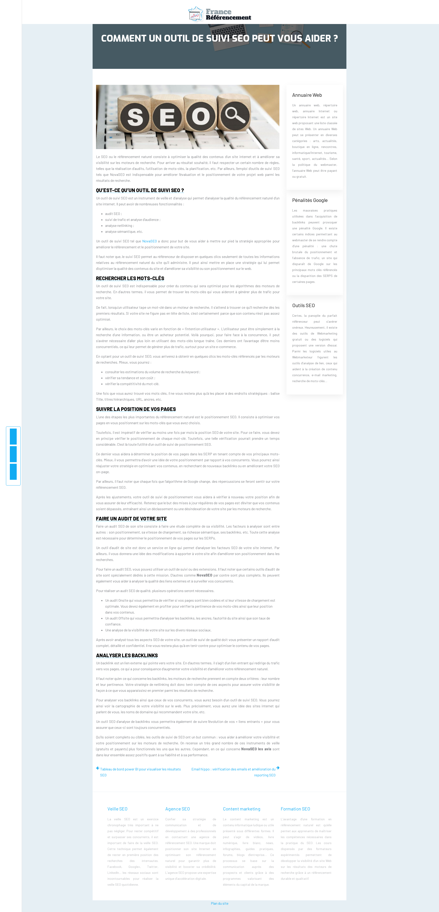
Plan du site (219, 903)
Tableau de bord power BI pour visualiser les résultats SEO (140, 772)
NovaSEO (149, 241)
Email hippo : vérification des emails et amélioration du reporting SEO (233, 772)
